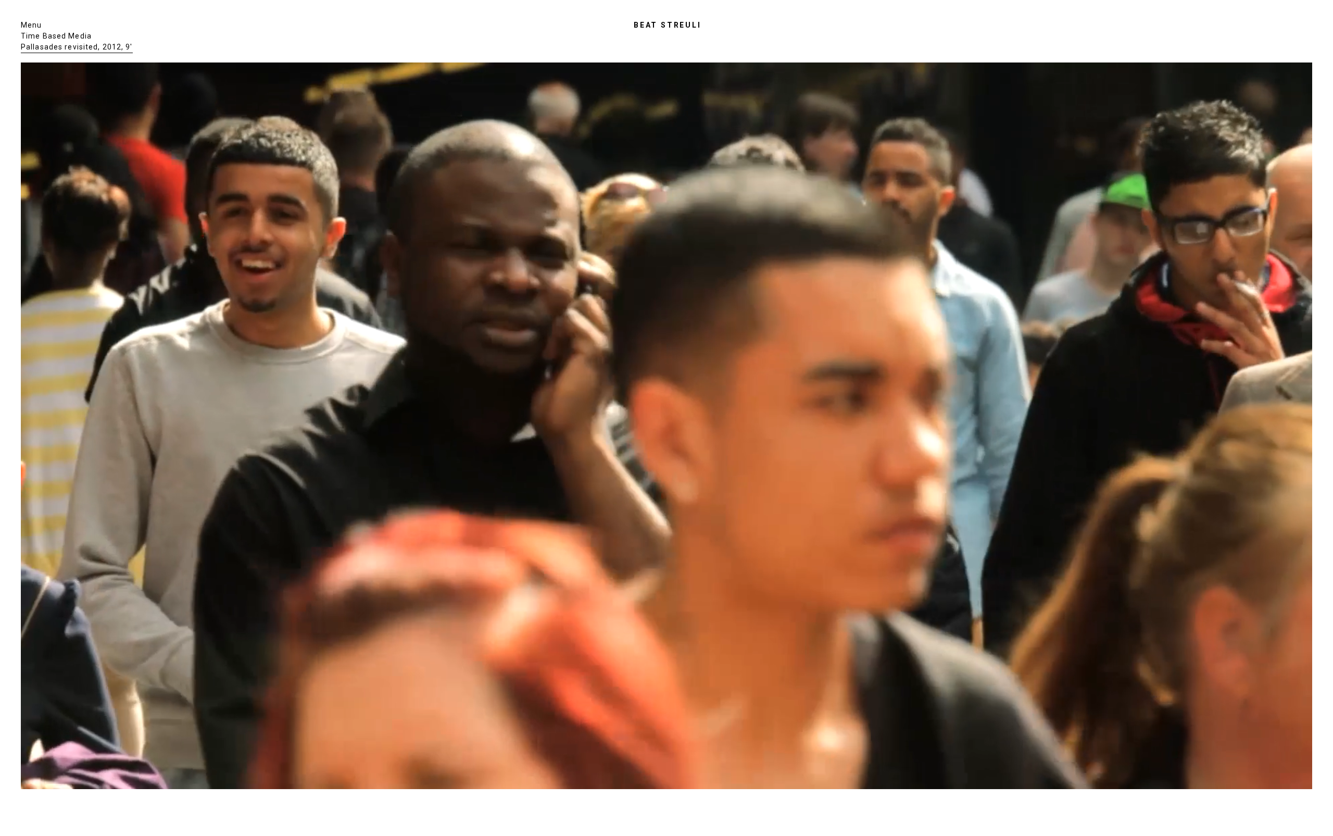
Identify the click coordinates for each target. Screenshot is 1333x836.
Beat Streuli (667, 25)
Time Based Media (56, 36)
